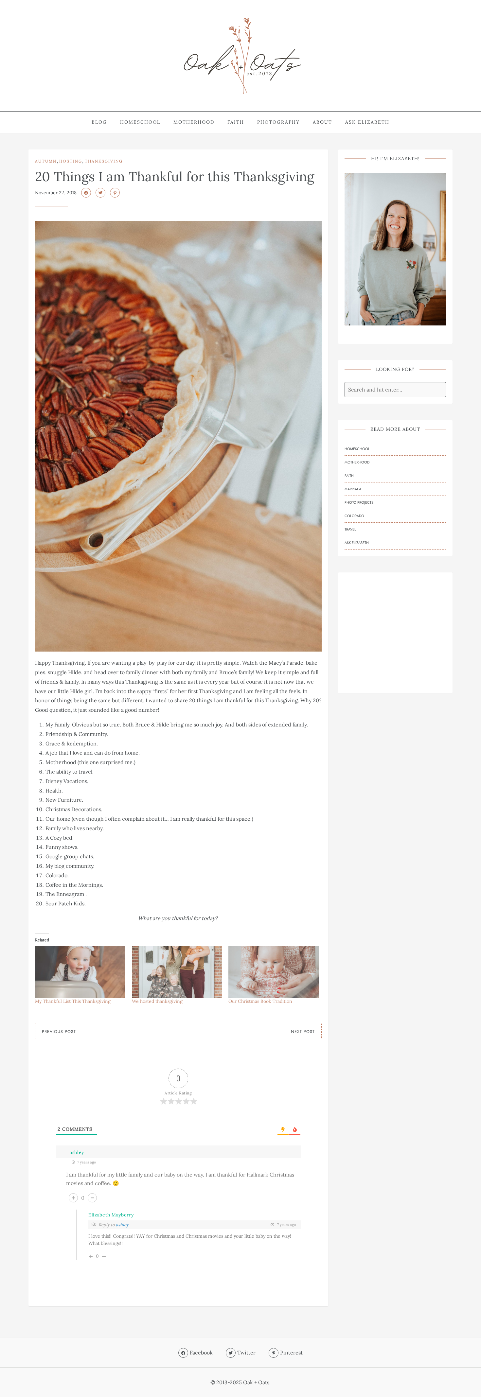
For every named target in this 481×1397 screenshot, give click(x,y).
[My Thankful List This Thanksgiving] (80, 972)
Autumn (46, 161)
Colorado (354, 515)
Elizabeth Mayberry (111, 1215)
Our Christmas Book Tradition (260, 1001)
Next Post (303, 1032)
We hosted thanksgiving (157, 1001)
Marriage (353, 489)
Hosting (70, 161)
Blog (99, 122)
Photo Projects (359, 502)
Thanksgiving (104, 161)
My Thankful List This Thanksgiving (73, 1001)
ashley (77, 1152)
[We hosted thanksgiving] (177, 972)
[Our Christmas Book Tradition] (273, 972)
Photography (278, 122)
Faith (235, 122)
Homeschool (140, 122)
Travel (350, 529)
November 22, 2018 (56, 193)
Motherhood (193, 122)
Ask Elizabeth (367, 122)
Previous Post (59, 1032)
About (322, 122)
